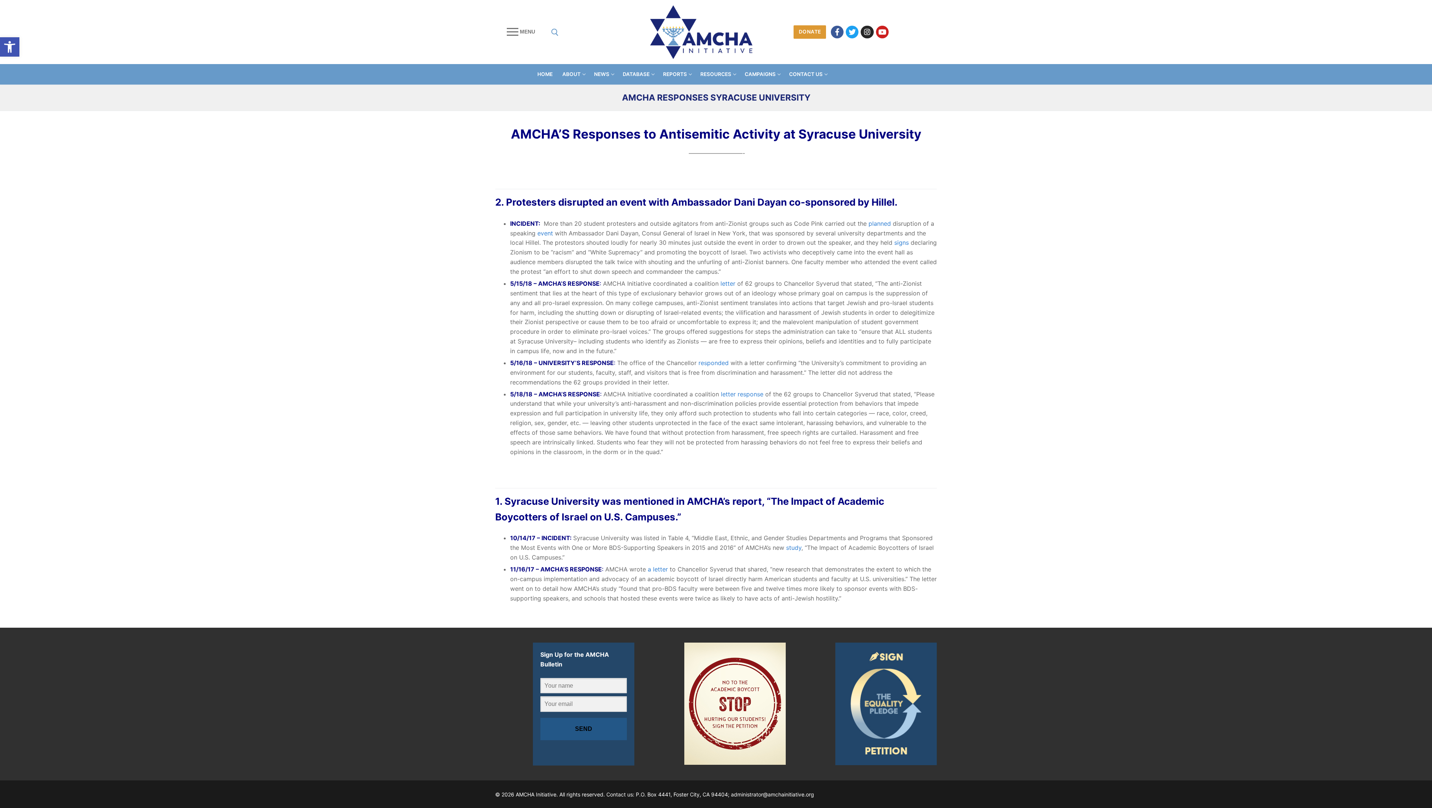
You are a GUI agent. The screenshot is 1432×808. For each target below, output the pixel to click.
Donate (810, 32)
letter (727, 283)
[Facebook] (837, 32)
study (793, 547)
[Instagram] (867, 32)
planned (880, 223)
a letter (658, 569)
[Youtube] (882, 32)
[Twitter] (852, 32)
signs (901, 242)
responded (713, 363)
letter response (742, 394)
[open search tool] (555, 32)
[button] (9, 47)
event (545, 233)
